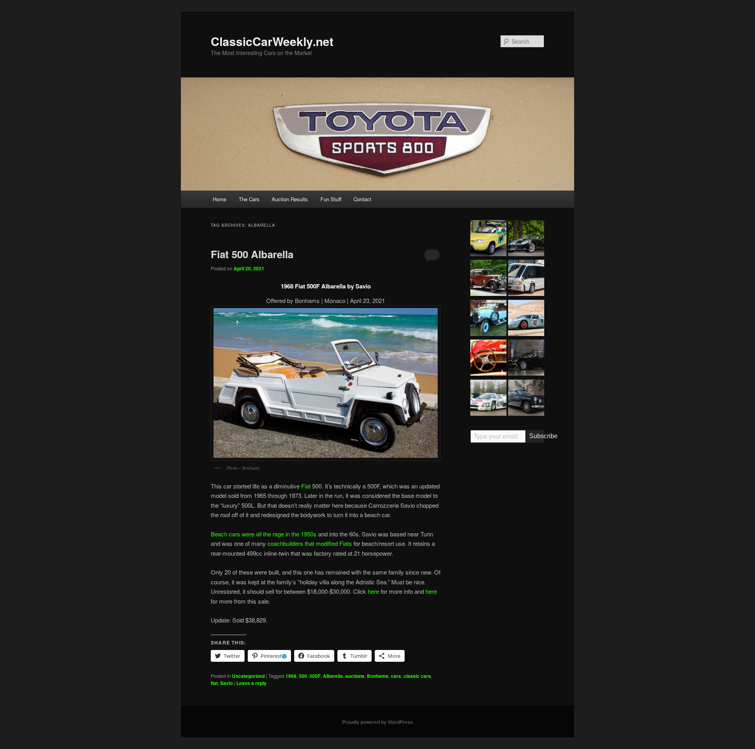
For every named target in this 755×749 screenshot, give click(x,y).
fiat (214, 683)
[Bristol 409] (526, 399)
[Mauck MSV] (526, 279)
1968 (290, 675)
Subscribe (536, 436)
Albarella (333, 675)
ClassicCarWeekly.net (272, 41)
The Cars (249, 199)
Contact (362, 199)
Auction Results (290, 199)
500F (314, 675)
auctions (355, 675)
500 (303, 675)
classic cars (417, 675)
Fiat (306, 486)
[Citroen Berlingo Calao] (488, 239)
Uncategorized (248, 675)
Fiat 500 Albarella (252, 254)
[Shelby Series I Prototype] (526, 359)
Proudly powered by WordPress (377, 721)
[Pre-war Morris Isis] (488, 279)
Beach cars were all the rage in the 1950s (264, 534)
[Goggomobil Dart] (488, 359)
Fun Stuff (330, 199)
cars (396, 675)
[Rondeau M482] (488, 399)
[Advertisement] (507, 571)
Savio (226, 683)
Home (219, 199)
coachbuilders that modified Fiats (309, 543)
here (373, 591)
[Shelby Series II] (526, 239)
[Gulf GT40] (526, 319)
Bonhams (378, 675)
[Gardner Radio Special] (488, 319)
